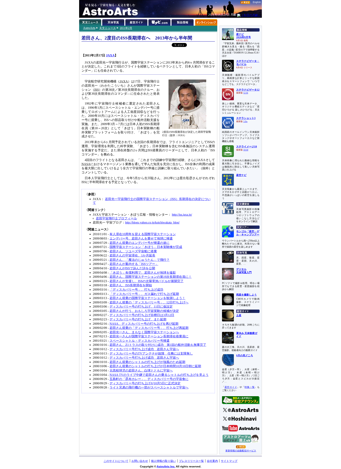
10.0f (245, 150)
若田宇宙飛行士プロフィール (116, 218)
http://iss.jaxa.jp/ (182, 214)
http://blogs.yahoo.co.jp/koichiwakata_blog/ (152, 222)
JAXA (110, 55)
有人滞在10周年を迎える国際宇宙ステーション (143, 234)
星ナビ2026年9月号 (243, 36)
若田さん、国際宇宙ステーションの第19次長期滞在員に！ (151, 276)
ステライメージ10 (246, 146)
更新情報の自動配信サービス (240, 450)
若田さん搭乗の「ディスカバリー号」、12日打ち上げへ (149, 302)
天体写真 (113, 22)
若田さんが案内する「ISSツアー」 (134, 264)
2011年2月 (126, 28)
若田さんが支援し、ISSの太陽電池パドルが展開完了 (147, 281)
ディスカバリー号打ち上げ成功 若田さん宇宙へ (144, 349)
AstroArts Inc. (166, 466)
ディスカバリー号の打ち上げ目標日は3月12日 (142, 315)
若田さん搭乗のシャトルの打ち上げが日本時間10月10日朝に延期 (155, 366)
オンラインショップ (206, 22)
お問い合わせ (139, 460)
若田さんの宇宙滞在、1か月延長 (132, 255)
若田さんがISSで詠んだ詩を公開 (132, 268)
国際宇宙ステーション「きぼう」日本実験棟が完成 (146, 247)
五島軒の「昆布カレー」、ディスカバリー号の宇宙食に (149, 379)
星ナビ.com (159, 22)
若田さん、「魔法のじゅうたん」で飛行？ (140, 259)
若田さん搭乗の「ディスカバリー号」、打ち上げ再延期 (149, 328)
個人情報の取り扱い (163, 460)
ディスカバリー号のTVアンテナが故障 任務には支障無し (151, 353)
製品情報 (183, 22)
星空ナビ (241, 175)
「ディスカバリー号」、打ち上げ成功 (136, 289)
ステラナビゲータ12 (247, 89)
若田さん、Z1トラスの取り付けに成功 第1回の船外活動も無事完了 (158, 344)
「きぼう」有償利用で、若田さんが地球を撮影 (143, 272)
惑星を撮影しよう (246, 294)
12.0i (245, 93)
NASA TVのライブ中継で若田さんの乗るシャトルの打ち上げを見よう (159, 374)
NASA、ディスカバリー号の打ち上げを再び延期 (144, 323)
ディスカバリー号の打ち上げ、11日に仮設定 (141, 306)
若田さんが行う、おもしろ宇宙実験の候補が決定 (144, 311)
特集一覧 (250, 387)
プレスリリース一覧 (191, 460)
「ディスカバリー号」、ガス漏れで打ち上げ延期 (144, 294)
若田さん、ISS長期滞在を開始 (131, 285)
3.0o (245, 121)
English (257, 2)
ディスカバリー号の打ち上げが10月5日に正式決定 (145, 383)
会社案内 (212, 460)
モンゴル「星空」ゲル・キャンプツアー (247, 233)
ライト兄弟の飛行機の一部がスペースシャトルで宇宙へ (149, 387)
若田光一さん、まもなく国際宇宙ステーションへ (144, 332)
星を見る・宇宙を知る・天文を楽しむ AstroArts (108, 9)
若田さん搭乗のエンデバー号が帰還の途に (140, 242)
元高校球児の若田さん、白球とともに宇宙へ (141, 370)
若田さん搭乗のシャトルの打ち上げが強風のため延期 (147, 362)
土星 (238, 315)
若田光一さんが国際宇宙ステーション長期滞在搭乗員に (149, 336)
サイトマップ (229, 460)
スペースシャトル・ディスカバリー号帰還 (140, 340)
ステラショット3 (246, 118)
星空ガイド (136, 22)
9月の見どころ (244, 355)
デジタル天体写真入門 (244, 271)
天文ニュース (107, 28)
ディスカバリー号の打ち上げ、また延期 (138, 319)
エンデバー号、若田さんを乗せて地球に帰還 (141, 238)
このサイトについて (116, 460)
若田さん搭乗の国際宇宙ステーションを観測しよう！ (147, 298)
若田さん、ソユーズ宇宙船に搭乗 (133, 251)
